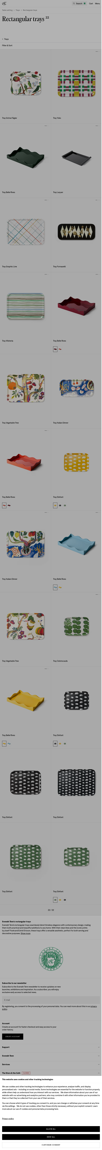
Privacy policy (8, 1119)
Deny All (51, 1137)
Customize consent (51, 1145)
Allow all (51, 1129)
